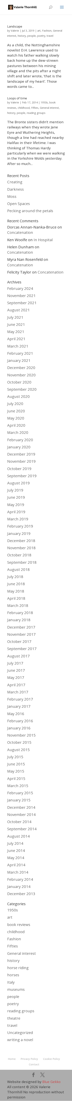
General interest (49, 107)
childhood (24, 107)
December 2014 (21, 807)
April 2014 (16, 864)
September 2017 (22, 648)
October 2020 (19, 382)
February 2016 (20, 720)
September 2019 (22, 475)
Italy (11, 982)
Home (12, 1059)
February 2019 (20, 526)
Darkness (15, 189)
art (39, 30)
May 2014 (15, 857)
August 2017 (18, 656)
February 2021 (20, 353)
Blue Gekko (51, 1081)
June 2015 (16, 764)
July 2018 (15, 576)
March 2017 (17, 692)
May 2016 (15, 713)
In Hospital (43, 239)
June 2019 (16, 497)
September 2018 (22, 562)
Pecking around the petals (30, 210)
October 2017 (19, 641)
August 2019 (18, 482)
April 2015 (16, 778)
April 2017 (16, 684)
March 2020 (17, 432)
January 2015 (18, 800)
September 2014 (22, 828)
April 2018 (16, 598)
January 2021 (18, 360)
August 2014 (18, 836)
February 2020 (20, 439)
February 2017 (20, 699)
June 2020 (16, 410)
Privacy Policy (29, 1059)
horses (13, 974)
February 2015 (20, 792)
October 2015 (19, 742)
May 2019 (15, 504)
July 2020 (15, 403)
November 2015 (21, 735)
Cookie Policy (51, 1059)
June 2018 (16, 583)
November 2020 (21, 374)
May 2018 (15, 591)
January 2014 (18, 886)
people (31, 35)
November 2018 (21, 547)
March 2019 (17, 518)
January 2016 (18, 728)
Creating (14, 181)
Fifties (34, 107)
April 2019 (16, 511)
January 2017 (18, 706)
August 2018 (18, 569)
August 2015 (18, 749)
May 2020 (15, 418)
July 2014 (15, 843)
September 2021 (22, 302)
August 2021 (18, 309)
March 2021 (17, 346)
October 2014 (19, 821)
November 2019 (21, 461)
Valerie (15, 30)
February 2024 (20, 288)
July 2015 (15, 756)
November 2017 (21, 634)
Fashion (47, 30)
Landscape (14, 26)
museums (16, 989)
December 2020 (21, 367)
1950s (44, 102)
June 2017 (16, 670)
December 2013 (21, 893)
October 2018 (19, 554)
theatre (13, 1018)
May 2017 (15, 677)
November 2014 (21, 814)
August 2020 (18, 396)
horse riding (18, 967)
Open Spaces (18, 203)
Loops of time (17, 98)
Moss (11, 196)
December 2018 (21, 540)
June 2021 (16, 324)
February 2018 (20, 612)
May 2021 (15, 331)
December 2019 (21, 454)
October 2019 (19, 468)
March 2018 (17, 605)
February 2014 (20, 879)
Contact (34, 1064)
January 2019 (18, 533)
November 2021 (21, 295)
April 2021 (16, 338)
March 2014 (17, 872)
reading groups (36, 113)
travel (50, 35)
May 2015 (15, 771)
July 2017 (15, 663)
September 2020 (22, 389)
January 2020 (18, 446)
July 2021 (15, 317)
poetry (41, 35)
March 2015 (17, 785)
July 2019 (15, 490)
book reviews (18, 924)
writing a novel (20, 1039)
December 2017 (21, 627)
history (22, 35)
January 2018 (18, 619)
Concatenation (20, 232)
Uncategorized (20, 1032)
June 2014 (16, 850)
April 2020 (16, 425)
